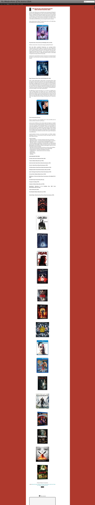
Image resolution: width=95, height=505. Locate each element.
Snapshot (17, 4)
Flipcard (4, 4)
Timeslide (21, 4)
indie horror (51, 484)
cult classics (42, 484)
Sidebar (14, 4)
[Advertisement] (61, 23)
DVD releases (47, 484)
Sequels (40, 485)
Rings (54, 484)
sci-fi (38, 485)
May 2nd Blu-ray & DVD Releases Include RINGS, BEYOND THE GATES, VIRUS (42, 9)
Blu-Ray (39, 484)
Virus (47, 485)
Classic (1, 4)
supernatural (44, 485)
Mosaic (11, 4)
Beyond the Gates (35, 484)
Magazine (8, 4)
